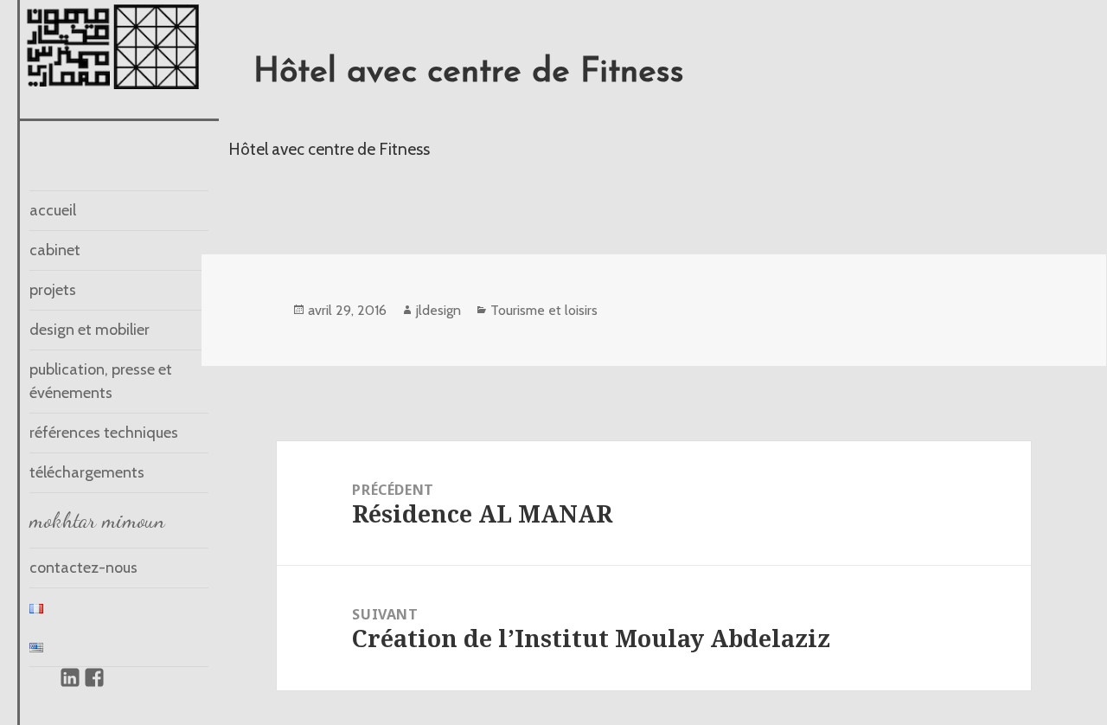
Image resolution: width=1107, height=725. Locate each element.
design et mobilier (89, 329)
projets (52, 289)
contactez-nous (83, 567)
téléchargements (86, 472)
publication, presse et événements (100, 381)
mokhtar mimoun (97, 520)
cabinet (54, 250)
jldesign (438, 310)
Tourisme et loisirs (544, 310)
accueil (52, 210)
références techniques (103, 432)
